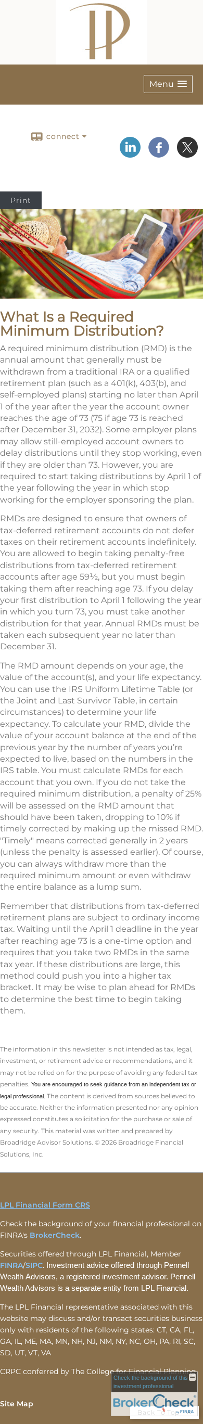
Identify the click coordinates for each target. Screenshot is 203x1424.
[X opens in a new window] (187, 154)
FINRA (11, 1265)
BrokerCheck (55, 1235)
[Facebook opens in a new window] (158, 154)
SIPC (34, 1265)
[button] (168, 84)
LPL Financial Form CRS (45, 1205)
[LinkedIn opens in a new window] (130, 154)
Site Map (16, 1403)
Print (20, 200)
